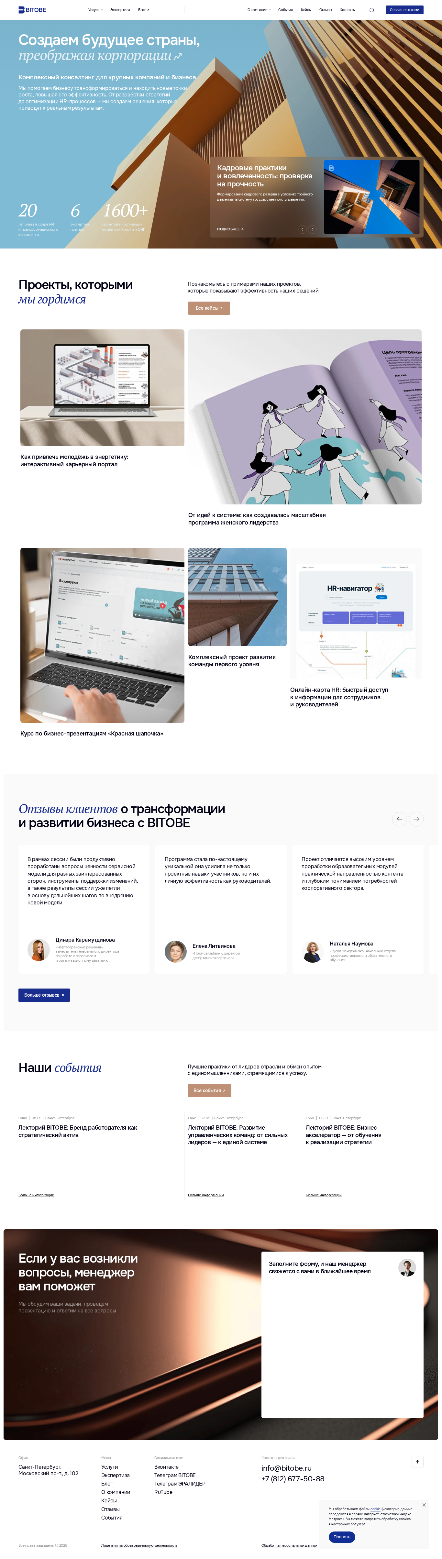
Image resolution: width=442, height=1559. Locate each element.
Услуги (109, 1467)
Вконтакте (166, 1467)
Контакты (347, 9)
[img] (417, 1461)
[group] (83, 909)
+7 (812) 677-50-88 (293, 1479)
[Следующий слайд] (416, 819)
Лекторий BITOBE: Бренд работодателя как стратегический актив (77, 1131)
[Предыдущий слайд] (399, 819)
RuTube (163, 1492)
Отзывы (325, 9)
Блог (107, 1484)
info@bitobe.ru (286, 1468)
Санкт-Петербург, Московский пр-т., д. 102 (48, 1470)
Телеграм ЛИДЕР (179, 1484)
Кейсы (306, 9)
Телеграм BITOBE (175, 1475)
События (285, 9)
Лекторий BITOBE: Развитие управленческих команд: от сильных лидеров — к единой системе (238, 1135)
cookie (375, 1509)
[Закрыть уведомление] (424, 1505)
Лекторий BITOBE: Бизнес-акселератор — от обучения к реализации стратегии (343, 1135)
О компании (115, 1492)
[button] (405, 10)
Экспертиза (120, 9)
